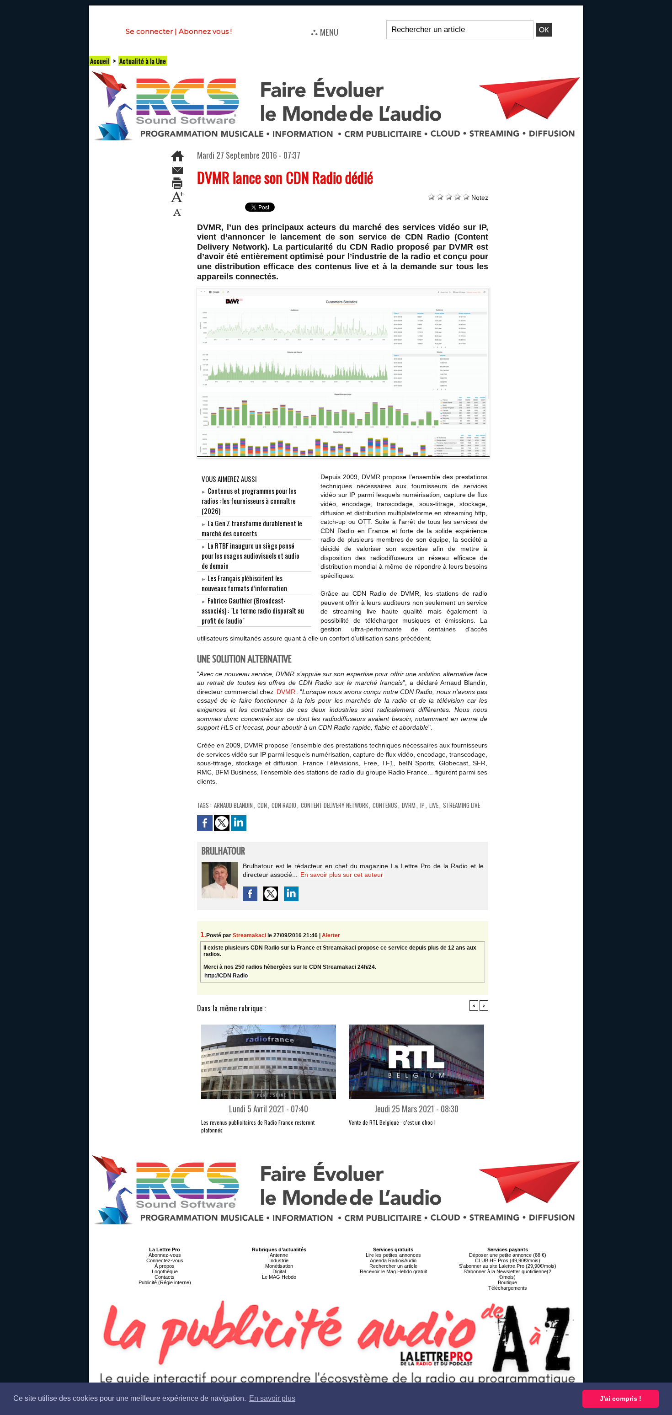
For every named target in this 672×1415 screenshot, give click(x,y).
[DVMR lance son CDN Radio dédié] (343, 290)
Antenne (279, 1255)
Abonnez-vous (165, 1255)
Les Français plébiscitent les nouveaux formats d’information (244, 583)
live (433, 805)
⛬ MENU (324, 31)
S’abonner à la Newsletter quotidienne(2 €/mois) (507, 1274)
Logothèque (165, 1271)
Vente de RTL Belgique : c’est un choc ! (392, 1122)
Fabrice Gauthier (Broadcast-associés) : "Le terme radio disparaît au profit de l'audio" (253, 610)
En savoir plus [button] (272, 1398)
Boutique (507, 1282)
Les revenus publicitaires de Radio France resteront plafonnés (258, 1126)
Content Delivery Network (334, 805)
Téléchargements (507, 1288)
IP (422, 805)
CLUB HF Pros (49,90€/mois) (507, 1260)
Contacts (165, 1277)
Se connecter (149, 31)
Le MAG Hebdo (279, 1277)
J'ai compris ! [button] (620, 1398)
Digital (279, 1271)
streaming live (461, 805)
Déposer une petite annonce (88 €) (507, 1255)
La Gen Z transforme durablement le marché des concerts (252, 528)
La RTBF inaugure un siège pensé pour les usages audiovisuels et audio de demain (250, 555)
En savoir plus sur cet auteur (341, 874)
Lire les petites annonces (393, 1255)
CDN (262, 805)
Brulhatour (223, 851)
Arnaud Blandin (233, 805)
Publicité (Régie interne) (165, 1282)
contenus (385, 805)
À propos (165, 1266)
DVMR (286, 691)
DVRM (409, 805)
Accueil (99, 61)
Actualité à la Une (142, 61)
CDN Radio (284, 805)
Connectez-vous (164, 1260)
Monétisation (279, 1266)
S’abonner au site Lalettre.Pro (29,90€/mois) (507, 1266)
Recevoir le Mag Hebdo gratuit (393, 1271)
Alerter (331, 935)
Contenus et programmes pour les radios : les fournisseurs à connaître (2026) (249, 501)
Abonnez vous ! (205, 31)
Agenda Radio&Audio (393, 1260)
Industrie (278, 1260)
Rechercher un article (393, 1266)
